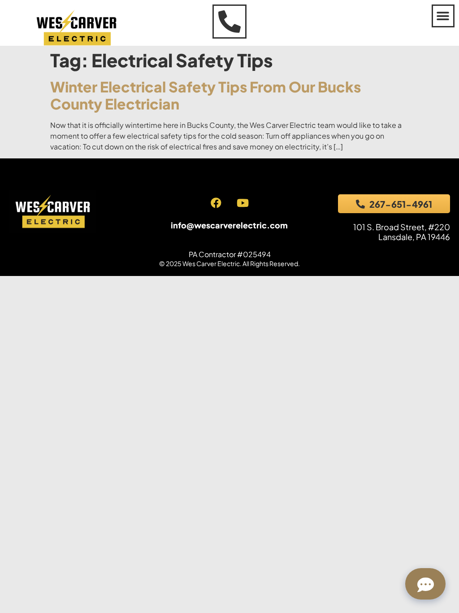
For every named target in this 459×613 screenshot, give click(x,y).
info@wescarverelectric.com (229, 225)
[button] (443, 15)
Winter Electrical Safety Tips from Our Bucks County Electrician (205, 95)
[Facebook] (216, 203)
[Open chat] (425, 584)
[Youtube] (242, 203)
